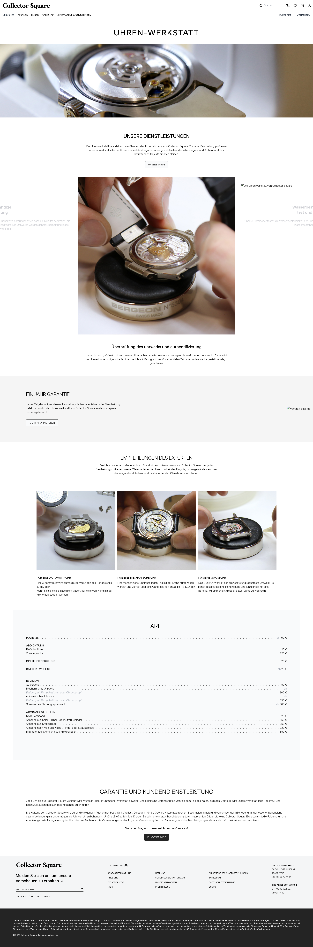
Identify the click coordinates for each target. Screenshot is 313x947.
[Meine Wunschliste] (295, 6)
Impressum (215, 878)
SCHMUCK (48, 15)
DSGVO (212, 887)
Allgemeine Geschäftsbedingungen (228, 873)
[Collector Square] (25, 6)
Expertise (285, 15)
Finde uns (113, 878)
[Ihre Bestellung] (303, 6)
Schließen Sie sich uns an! (170, 878)
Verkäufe (8, 15)
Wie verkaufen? (116, 882)
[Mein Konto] (309, 6)
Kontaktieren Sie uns (119, 873)
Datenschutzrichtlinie (222, 882)
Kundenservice (156, 837)
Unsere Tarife (156, 164)
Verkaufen (303, 15)
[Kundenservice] (288, 6)
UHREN (35, 15)
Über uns (160, 873)
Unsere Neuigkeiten (166, 882)
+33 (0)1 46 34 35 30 (281, 877)
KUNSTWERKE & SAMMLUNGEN (74, 15)
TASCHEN (22, 15)
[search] (261, 4)
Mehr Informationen (42, 422)
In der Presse (162, 887)
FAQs (110, 887)
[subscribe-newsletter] (81, 889)
